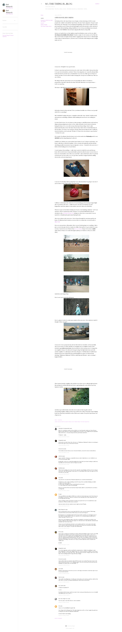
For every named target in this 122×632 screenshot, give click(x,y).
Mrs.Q (60, 531)
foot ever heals (78, 228)
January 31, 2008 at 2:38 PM (64, 615)
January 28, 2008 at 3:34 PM (64, 505)
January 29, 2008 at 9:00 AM (64, 565)
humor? (42, 23)
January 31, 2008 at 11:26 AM (64, 602)
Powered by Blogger (71, 625)
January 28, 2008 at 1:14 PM (64, 452)
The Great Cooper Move (46, 26)
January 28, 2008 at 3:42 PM (64, 528)
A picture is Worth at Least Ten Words (64, 421)
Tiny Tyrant (61, 585)
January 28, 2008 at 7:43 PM (64, 544)
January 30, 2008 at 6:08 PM (64, 595)
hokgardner (61, 440)
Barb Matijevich (62, 509)
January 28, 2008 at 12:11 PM (64, 445)
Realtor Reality (44, 24)
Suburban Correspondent (64, 428)
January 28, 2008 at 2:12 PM (64, 474)
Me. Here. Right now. (63, 598)
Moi (59, 606)
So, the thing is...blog (58, 3)
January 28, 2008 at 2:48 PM (64, 490)
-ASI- (73, 628)
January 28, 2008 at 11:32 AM (64, 436)
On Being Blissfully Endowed (75, 9)
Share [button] (42, 15)
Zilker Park (57, 221)
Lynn (60, 568)
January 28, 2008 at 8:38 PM (64, 555)
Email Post (60, 419)
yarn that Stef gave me (68, 213)
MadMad (60, 468)
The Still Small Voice (60, 9)
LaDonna (61, 456)
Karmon (60, 577)
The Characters (49, 9)
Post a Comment (58, 618)
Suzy (60, 477)
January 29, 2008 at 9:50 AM (64, 573)
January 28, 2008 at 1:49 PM (64, 464)
